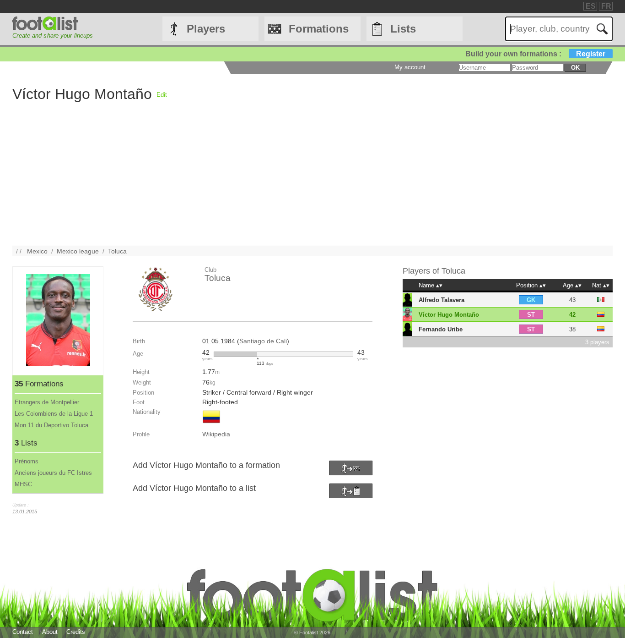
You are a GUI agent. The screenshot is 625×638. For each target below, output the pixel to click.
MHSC (23, 484)
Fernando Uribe (441, 329)
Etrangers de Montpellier (47, 402)
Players (206, 28)
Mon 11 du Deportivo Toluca (51, 425)
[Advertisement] (286, 181)
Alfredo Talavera (441, 300)
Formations (319, 28)
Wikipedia (216, 434)
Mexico (37, 251)
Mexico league (78, 251)
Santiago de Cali (263, 341)
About (50, 631)
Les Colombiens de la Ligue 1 (54, 413)
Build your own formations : (535, 54)
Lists (403, 28)
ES (591, 6)
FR (606, 6)
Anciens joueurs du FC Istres (53, 472)
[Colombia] (211, 424)
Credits (75, 631)
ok (575, 67)
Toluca (117, 251)
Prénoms (26, 461)
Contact (22, 631)
